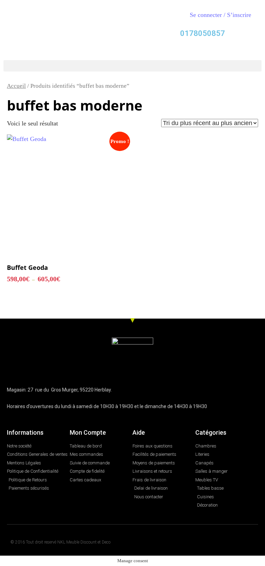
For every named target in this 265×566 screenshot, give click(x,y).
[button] (132, 66)
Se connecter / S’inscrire (220, 14)
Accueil (16, 86)
